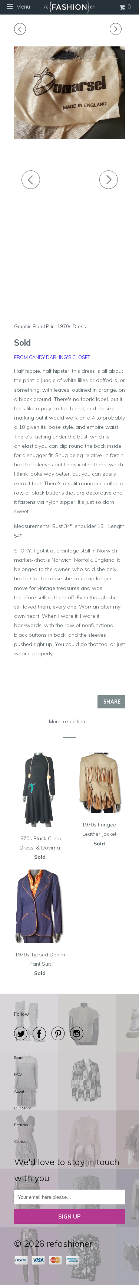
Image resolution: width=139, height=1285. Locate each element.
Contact (21, 1141)
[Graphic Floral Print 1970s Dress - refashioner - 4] (69, 92)
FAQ (18, 1074)
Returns (21, 1124)
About (19, 1091)
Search (20, 1057)
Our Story (22, 1108)
